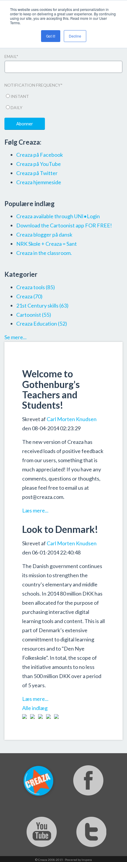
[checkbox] (63, 101)
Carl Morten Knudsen (72, 419)
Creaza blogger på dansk (44, 234)
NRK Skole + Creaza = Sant (46, 243)
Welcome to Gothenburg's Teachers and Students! (51, 389)
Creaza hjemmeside (38, 182)
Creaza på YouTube (38, 164)
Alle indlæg (35, 708)
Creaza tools (35, 287)
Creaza (29, 296)
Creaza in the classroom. (44, 253)
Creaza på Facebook (39, 154)
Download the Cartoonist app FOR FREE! (64, 225)
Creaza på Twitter (37, 173)
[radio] (63, 95)
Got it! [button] (50, 35)
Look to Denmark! (60, 529)
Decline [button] (75, 35)
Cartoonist (33, 314)
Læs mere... (35, 510)
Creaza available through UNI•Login (58, 216)
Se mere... (15, 337)
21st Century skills (42, 305)
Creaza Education (41, 323)
